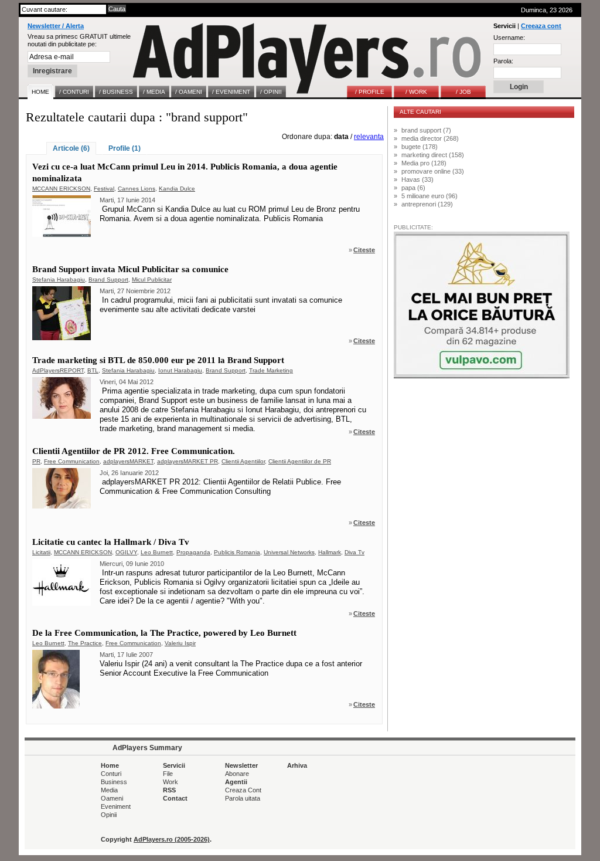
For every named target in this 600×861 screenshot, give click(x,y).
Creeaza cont (541, 25)
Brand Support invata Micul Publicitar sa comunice (130, 269)
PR (36, 461)
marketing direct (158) (432, 154)
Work (170, 781)
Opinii (109, 814)
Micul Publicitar (152, 279)
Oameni (112, 798)
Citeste (364, 249)
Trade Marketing (271, 370)
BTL (92, 370)
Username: (509, 37)
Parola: (503, 61)
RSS (169, 790)
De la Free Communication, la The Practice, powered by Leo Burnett (164, 633)
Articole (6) (71, 148)
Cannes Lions (136, 188)
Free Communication (72, 461)
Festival (104, 188)
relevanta (369, 137)
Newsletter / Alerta (56, 25)
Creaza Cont (243, 790)
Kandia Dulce (177, 188)
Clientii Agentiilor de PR (299, 461)
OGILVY (126, 552)
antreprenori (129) (427, 204)
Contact (175, 798)
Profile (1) (124, 148)
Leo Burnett (157, 552)
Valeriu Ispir (180, 643)
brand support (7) (426, 130)
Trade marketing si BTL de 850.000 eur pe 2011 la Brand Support (158, 360)
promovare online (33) (432, 171)
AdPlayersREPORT (58, 370)
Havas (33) (417, 179)
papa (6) (413, 187)
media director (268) (430, 138)
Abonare (237, 773)
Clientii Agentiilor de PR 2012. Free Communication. (133, 451)
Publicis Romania (237, 552)
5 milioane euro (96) (429, 195)
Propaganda (193, 552)
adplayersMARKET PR (187, 461)
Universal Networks (289, 552)
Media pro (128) (423, 163)
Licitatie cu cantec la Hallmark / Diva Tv (110, 542)
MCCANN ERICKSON (61, 188)
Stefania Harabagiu (58, 279)
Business (114, 781)
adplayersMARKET (128, 461)
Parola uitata (242, 798)
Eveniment (116, 806)
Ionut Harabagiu (180, 370)
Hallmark (329, 552)
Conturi (111, 773)
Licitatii (41, 552)
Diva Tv (354, 552)
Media (109, 790)
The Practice (85, 643)
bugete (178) (419, 146)
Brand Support (108, 279)
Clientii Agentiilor (243, 461)
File (168, 773)
